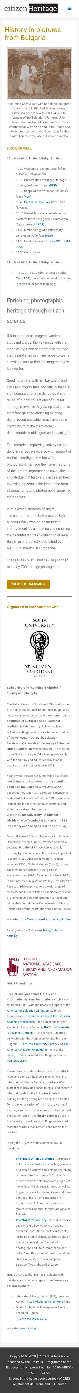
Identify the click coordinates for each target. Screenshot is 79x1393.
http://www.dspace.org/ (32, 1318)
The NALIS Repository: (32, 1220)
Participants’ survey (37, 202)
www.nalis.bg (27, 1328)
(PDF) (53, 185)
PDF (26, 278)
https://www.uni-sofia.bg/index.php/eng (45, 919)
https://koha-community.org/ (46, 1301)
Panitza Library (16, 1060)
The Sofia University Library (39, 1044)
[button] (28, 584)
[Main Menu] (70, 8)
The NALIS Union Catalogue (35, 1158)
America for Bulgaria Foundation (28, 1010)
